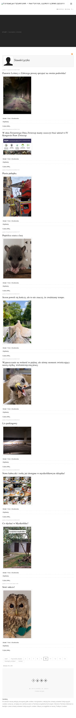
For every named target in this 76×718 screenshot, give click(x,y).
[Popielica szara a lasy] (17, 258)
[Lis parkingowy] (17, 440)
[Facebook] (33, 680)
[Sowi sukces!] (17, 614)
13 (60, 659)
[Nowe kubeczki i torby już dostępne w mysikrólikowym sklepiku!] (17, 490)
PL (72, 9)
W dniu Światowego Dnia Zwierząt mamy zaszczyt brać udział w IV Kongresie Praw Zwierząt (35, 134)
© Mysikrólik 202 (38, 688)
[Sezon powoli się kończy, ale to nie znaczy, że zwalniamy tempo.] (17, 322)
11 (50, 659)
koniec (21, 661)
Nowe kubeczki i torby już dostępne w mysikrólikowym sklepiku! (33, 473)
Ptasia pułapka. (9, 173)
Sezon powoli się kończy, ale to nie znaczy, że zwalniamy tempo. (33, 297)
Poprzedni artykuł (16, 659)
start (6, 659)
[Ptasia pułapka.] (17, 196)
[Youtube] (37, 680)
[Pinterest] (45, 680)
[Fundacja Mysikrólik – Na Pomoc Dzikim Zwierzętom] (33, 3)
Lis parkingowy (9, 423)
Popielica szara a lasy (12, 235)
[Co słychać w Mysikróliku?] (17, 547)
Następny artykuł (10, 661)
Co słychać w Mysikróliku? (15, 523)
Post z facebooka (13, 118)
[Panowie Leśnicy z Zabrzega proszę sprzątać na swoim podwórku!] (17, 95)
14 (65, 659)
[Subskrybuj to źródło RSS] (72, 54)
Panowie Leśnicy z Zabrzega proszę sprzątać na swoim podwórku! (34, 73)
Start (4, 32)
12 (55, 659)
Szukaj (68, 9)
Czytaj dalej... (6, 126)
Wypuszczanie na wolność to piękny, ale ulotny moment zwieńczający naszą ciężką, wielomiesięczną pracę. (36, 363)
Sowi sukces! (8, 587)
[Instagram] (41, 680)
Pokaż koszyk (59, 9)
